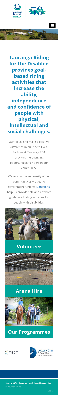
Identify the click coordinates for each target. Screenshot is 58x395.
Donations (43, 187)
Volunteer (29, 246)
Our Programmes (29, 331)
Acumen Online (14, 386)
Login (50, 390)
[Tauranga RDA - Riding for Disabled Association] (29, 10)
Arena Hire (29, 291)
